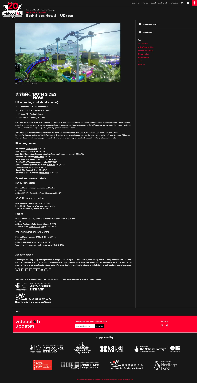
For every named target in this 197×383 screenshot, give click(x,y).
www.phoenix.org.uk (43, 245)
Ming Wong (44, 172)
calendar (145, 3)
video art (141, 64)
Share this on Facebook (151, 24)
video (140, 61)
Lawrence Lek (31, 148)
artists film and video (145, 47)
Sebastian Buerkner (43, 159)
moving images (143, 57)
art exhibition (143, 44)
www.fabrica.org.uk (36, 226)
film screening (143, 54)
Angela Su (43, 162)
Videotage (27, 135)
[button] (194, 3)
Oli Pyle (131, 379)
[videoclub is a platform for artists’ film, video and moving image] (12, 10)
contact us (173, 3)
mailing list (162, 3)
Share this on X (148, 32)
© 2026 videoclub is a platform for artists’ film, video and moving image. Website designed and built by (103, 379)
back (17, 312)
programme (134, 3)
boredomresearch (68, 154)
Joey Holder (33, 151)
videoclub (51, 135)
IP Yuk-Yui (51, 164)
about (153, 3)
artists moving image (145, 50)
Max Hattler (39, 156)
